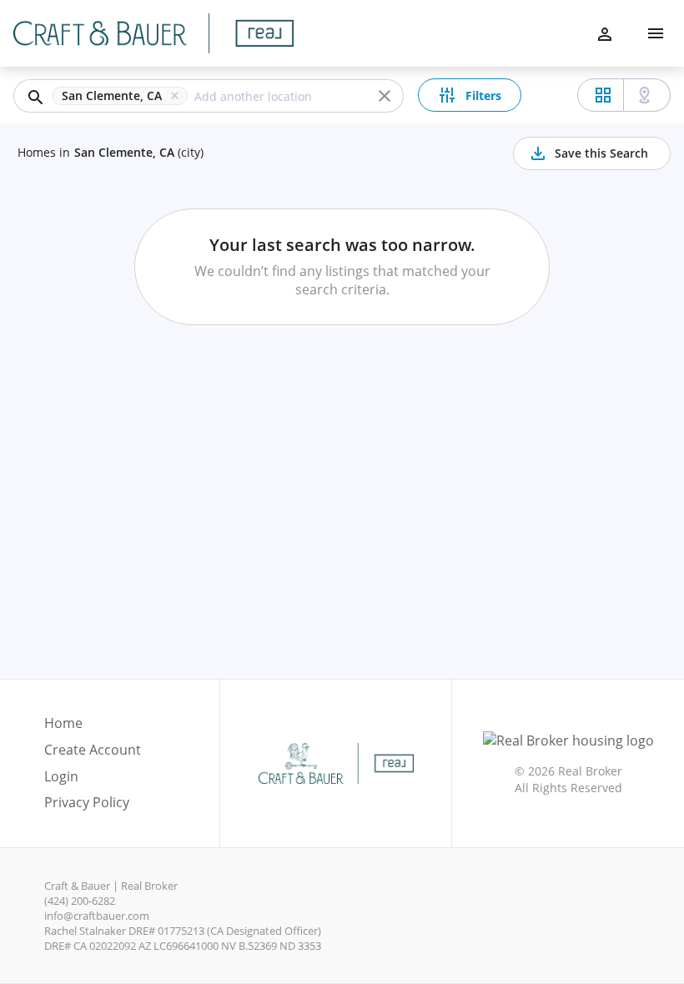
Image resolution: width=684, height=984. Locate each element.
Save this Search (601, 153)
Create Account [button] (92, 750)
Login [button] (61, 777)
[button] (123, 96)
